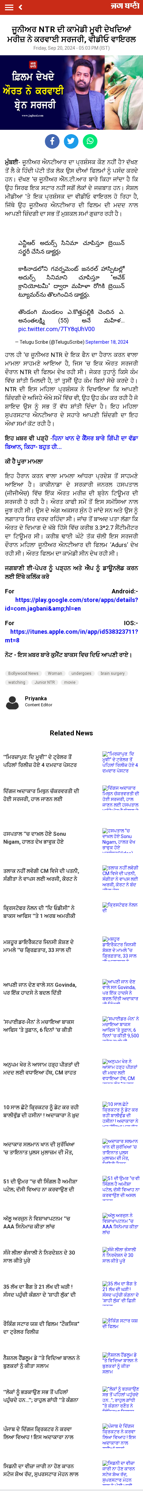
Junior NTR (45, 682)
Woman (55, 673)
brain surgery (113, 673)
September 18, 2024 (106, 342)
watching (16, 682)
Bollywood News (23, 673)
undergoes (81, 673)
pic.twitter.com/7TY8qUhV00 (56, 328)
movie (69, 682)
